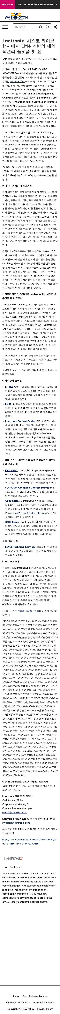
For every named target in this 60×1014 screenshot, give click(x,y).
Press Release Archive (35, 996)
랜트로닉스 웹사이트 (28, 610)
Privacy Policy (45, 1008)
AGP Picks (8, 4)
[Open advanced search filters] (47, 27)
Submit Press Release (18, 1002)
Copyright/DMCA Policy (20, 1008)
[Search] (40, 27)
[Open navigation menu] (5, 27)
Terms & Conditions (43, 1002)
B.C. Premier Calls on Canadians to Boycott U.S (29, 4)
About (16, 996)
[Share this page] (56, 27)
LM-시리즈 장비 (27, 425)
